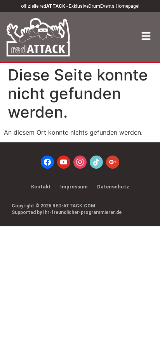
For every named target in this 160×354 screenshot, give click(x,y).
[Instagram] (80, 162)
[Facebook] (47, 162)
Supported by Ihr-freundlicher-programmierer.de (67, 212)
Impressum (74, 187)
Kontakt (41, 187)
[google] (112, 162)
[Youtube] (63, 162)
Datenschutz (113, 187)
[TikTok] (96, 162)
